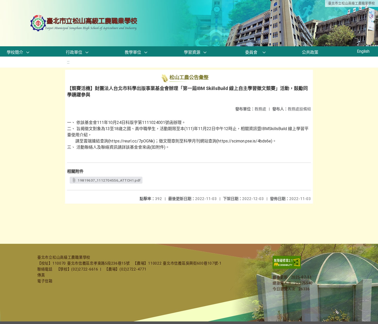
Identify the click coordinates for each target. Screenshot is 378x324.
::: (68, 62)
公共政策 (310, 52)
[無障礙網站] (287, 267)
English (363, 51)
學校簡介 (15, 52)
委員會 (251, 52)
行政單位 (74, 52)
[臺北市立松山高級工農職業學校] (84, 23)
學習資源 (192, 52)
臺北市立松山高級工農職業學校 (351, 3)
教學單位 (133, 52)
